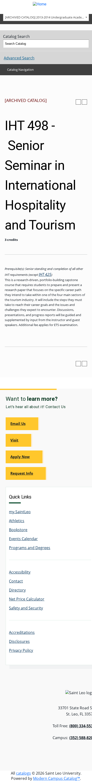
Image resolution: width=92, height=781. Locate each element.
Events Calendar (23, 538)
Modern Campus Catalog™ (56, 778)
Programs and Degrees (29, 547)
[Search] (85, 44)
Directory (17, 590)
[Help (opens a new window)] (84, 102)
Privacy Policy (21, 650)
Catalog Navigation (20, 69)
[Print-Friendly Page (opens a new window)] (78, 102)
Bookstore (18, 529)
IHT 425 (45, 274)
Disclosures (19, 641)
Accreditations (22, 632)
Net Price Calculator (26, 599)
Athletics (16, 520)
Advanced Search (19, 58)
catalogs (23, 773)
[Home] (46, 7)
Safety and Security (26, 608)
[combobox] (46, 17)
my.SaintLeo (20, 511)
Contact (16, 581)
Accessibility (19, 572)
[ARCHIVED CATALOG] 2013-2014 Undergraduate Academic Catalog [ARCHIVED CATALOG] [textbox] (47, 17)
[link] (22, 423)
